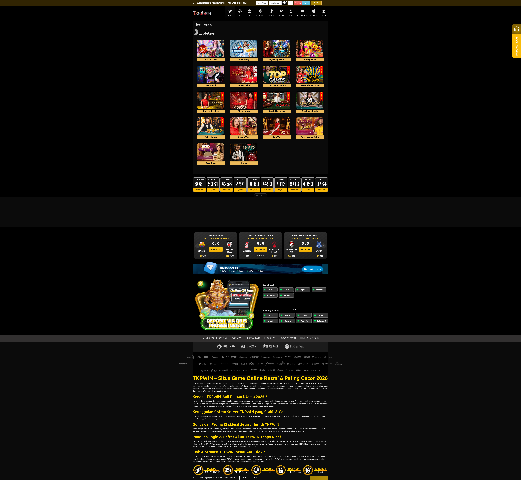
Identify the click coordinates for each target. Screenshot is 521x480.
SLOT (250, 16)
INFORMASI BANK (253, 338)
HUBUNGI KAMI (270, 338)
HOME (230, 16)
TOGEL (240, 16)
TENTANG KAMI (208, 338)
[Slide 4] (263, 256)
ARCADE (291, 16)
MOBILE (245, 478)
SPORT (271, 16)
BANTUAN (223, 338)
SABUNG (281, 16)
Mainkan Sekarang (312, 269)
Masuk (298, 3)
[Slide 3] (261, 256)
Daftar (306, 3)
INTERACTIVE (302, 16)
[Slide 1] (257, 256)
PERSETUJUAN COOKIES (309, 338)
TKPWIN (196, 383)
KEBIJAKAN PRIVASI (288, 338)
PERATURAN (236, 338)
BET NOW (215, 249)
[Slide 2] (259, 256)
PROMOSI (313, 16)
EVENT (323, 16)
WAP (255, 478)
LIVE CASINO (260, 16)
